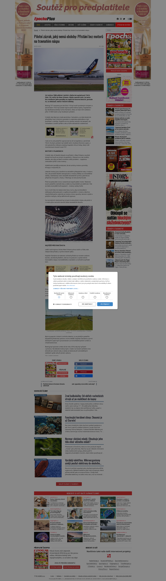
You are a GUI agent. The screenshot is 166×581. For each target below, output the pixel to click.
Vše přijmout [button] (105, 304)
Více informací (71, 285)
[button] (83, 288)
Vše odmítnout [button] (87, 304)
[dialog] (83, 290)
